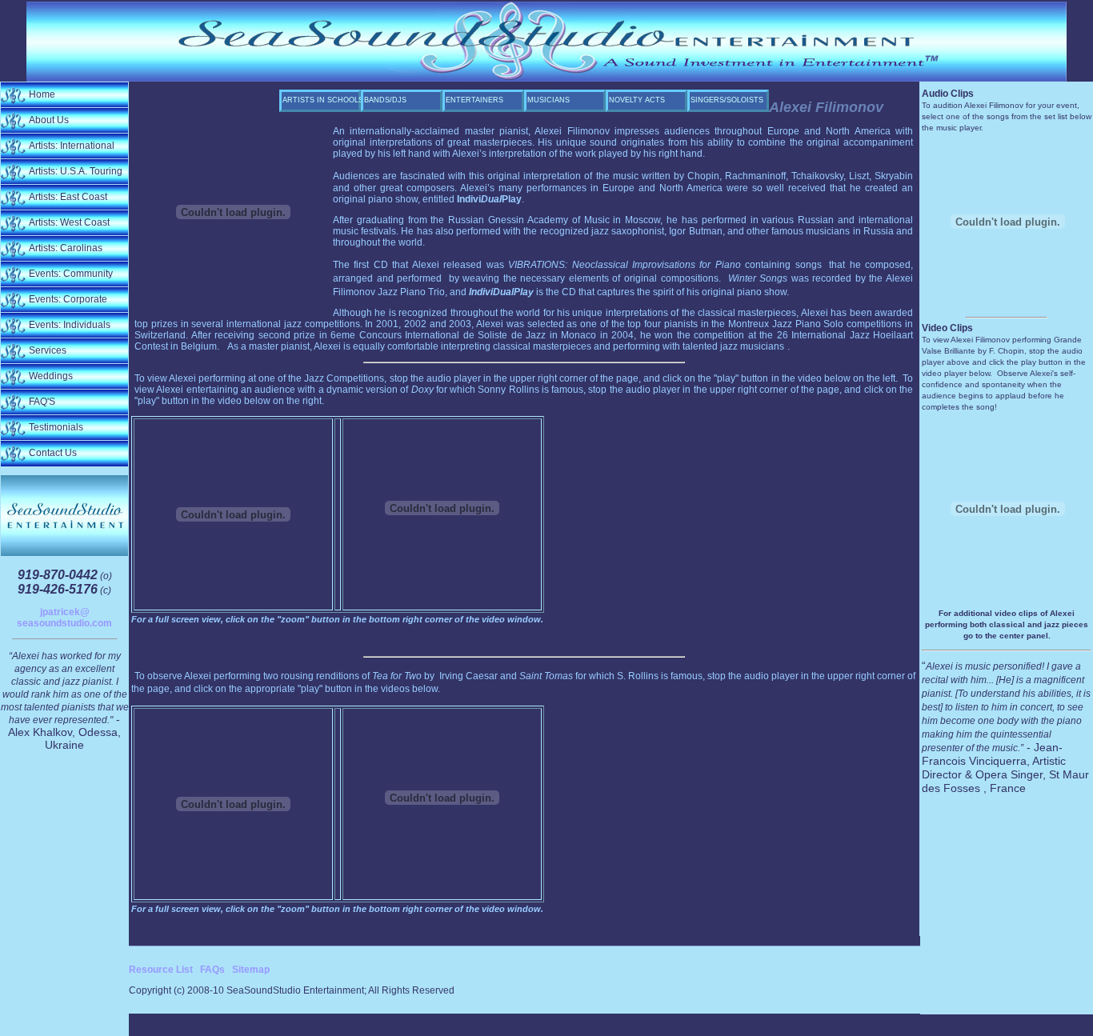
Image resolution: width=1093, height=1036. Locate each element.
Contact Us (53, 452)
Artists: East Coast (68, 196)
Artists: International (71, 145)
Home (42, 94)
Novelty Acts (637, 100)
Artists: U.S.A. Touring (75, 171)
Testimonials (56, 427)
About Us (49, 120)
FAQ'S (42, 401)
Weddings (51, 376)
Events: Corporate (68, 299)
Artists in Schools (321, 100)
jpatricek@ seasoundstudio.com (64, 617)
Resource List (161, 969)
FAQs (212, 969)
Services (47, 350)
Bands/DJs (385, 100)
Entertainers (474, 100)
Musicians (548, 100)
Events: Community (71, 273)
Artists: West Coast (69, 222)
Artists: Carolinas (65, 248)
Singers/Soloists (727, 100)
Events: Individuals (69, 324)
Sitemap (251, 969)
